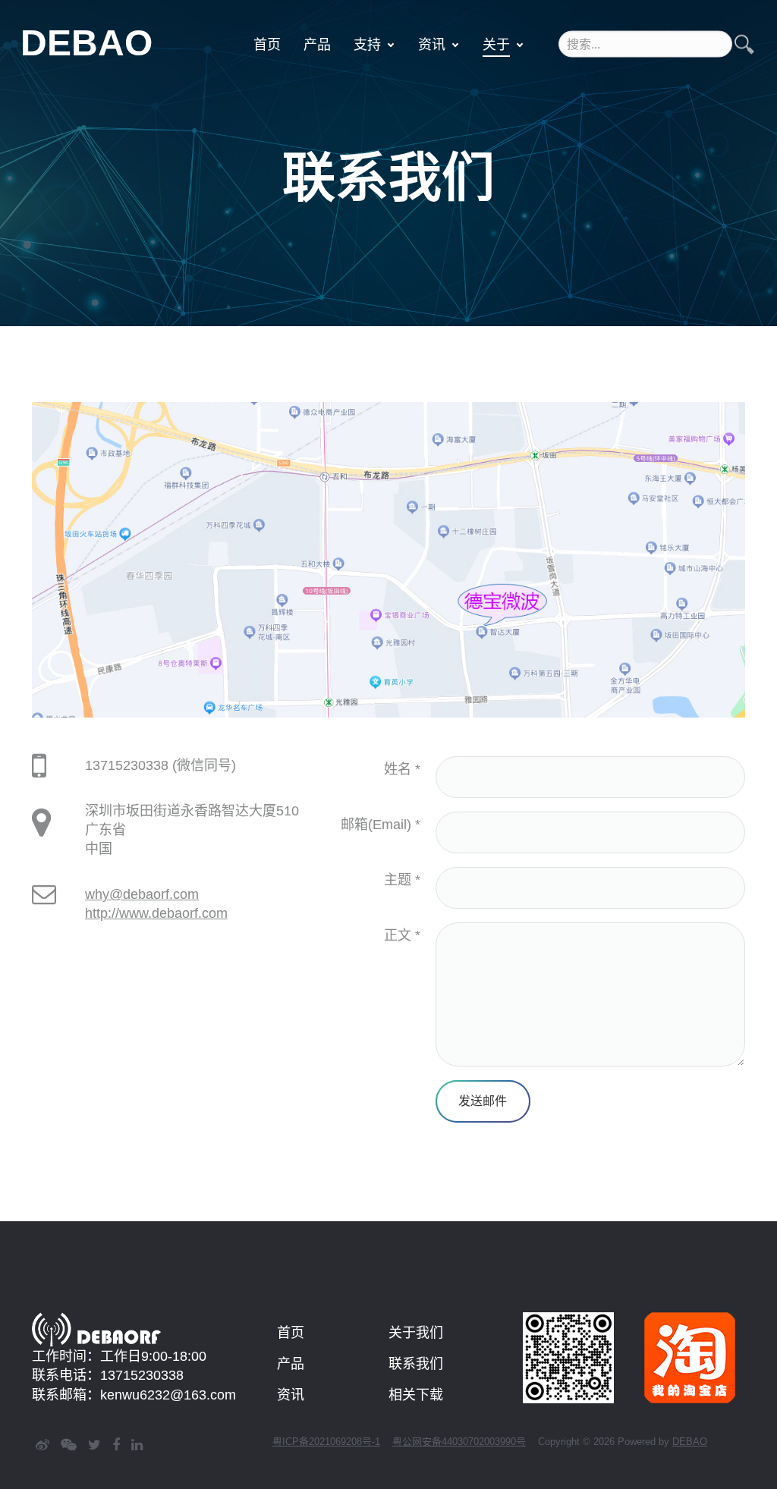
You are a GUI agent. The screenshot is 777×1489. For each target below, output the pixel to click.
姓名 (402, 769)
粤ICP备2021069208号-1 (326, 1441)
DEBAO (689, 1441)
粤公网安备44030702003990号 (459, 1441)
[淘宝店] (689, 1357)
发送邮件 (482, 1101)
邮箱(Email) (380, 824)
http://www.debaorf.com (156, 913)
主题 (402, 879)
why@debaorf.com (142, 894)
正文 (402, 935)
